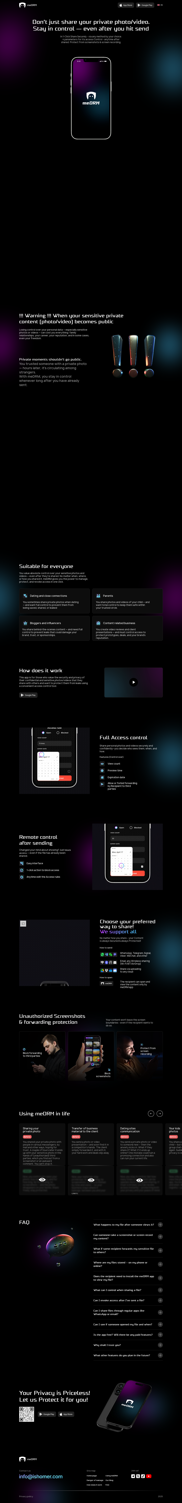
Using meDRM (111, 1475)
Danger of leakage (95, 1480)
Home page (92, 1475)
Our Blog (109, 1480)
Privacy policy (26, 1496)
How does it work (94, 1485)
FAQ (107, 1485)
